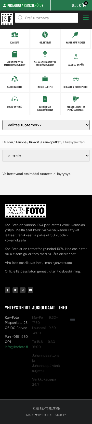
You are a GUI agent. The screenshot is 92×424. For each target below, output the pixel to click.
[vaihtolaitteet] (15, 79)
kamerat (14, 42)
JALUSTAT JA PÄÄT (76, 64)
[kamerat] (15, 35)
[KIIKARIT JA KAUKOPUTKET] (76, 79)
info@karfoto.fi (16, 347)
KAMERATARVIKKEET (75, 42)
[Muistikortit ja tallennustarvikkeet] (15, 54)
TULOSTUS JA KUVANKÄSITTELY (45, 108)
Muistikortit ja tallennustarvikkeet (14, 63)
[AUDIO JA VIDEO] (15, 99)
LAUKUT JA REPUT (45, 87)
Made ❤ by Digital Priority (46, 415)
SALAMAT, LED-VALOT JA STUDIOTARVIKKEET (45, 63)
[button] (73, 319)
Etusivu (7, 142)
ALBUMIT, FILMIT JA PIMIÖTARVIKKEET (76, 108)
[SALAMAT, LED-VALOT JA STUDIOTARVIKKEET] (45, 54)
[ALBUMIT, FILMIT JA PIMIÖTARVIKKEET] (76, 99)
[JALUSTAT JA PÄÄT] (76, 57)
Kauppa (20, 142)
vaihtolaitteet (14, 87)
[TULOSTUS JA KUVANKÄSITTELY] (45, 99)
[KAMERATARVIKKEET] (75, 35)
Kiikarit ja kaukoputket (45, 142)
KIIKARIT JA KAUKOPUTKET (76, 87)
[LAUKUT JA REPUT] (45, 79)
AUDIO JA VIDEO (14, 107)
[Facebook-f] (7, 290)
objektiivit (45, 42)
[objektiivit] (45, 35)
